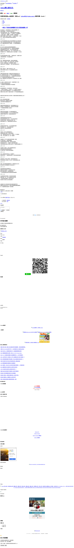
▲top (1, 203)
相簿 (3, 20)
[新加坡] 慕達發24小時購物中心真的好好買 (8, 377)
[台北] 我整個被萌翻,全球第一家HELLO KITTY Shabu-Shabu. (11, 353)
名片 (3, 23)
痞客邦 (6, 197)
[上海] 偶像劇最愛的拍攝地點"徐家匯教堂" (8, 363)
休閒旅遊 (8, 18)
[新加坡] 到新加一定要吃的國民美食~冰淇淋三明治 (9, 375)
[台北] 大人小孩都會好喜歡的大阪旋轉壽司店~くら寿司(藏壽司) (11, 355)
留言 (9, 197)
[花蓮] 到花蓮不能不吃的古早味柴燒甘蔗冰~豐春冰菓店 (10, 361)
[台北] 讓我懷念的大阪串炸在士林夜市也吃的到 (8, 367)
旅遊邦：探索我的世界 (37, 388)
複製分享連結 (37, 389)
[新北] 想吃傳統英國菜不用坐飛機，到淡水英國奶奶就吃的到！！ (12, 359)
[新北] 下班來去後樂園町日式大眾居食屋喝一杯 (15, 27)
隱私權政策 (42, 533)
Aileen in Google (37, 433)
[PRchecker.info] (37, 530)
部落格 (3, 22)
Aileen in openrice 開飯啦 (37, 435)
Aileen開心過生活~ (7, 8)
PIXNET (29, 533)
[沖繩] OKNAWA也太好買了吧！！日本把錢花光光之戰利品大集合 (12, 349)
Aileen (1, 191)
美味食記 (8, 200)
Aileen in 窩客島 (37, 437)
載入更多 (2, 205)
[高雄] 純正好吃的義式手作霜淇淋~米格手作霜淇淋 (9, 371)
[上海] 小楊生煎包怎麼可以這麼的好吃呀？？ (8, 369)
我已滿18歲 (2, 545)
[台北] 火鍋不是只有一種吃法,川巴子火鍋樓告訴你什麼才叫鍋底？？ (12, 357)
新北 (7, 201)
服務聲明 (46, 533)
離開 (5, 545)
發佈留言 (2, 211)
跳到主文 (2, 10)
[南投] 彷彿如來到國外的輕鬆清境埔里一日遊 (8, 379)
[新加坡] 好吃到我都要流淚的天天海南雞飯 (8, 373)
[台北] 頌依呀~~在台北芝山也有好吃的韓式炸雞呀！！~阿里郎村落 (12, 365)
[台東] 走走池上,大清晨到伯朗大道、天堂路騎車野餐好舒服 (10, 351)
